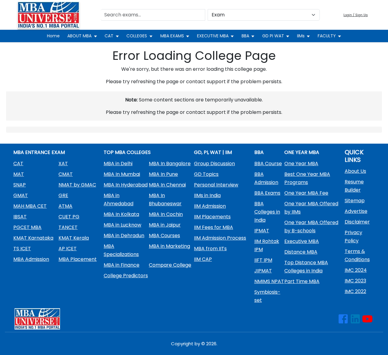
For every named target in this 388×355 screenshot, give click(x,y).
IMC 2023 (355, 280)
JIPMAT (263, 270)
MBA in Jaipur (165, 224)
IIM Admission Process (220, 237)
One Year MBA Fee (306, 192)
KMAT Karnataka (33, 237)
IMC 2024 (356, 270)
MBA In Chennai (167, 184)
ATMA (65, 206)
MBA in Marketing (169, 246)
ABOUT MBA (79, 36)
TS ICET (22, 248)
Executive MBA (301, 241)
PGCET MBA (27, 227)
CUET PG (69, 216)
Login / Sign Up (355, 15)
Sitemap (355, 200)
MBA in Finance (121, 264)
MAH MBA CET (30, 206)
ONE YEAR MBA (301, 152)
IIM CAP (203, 259)
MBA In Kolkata (121, 214)
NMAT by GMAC (77, 184)
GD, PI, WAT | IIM (213, 152)
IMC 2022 (355, 291)
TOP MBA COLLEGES (127, 152)
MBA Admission (31, 259)
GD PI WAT (273, 36)
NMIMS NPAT (269, 281)
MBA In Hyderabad (126, 184)
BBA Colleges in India (267, 212)
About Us (355, 171)
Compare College (170, 264)
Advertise (356, 211)
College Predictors (126, 275)
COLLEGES (136, 36)
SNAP (19, 184)
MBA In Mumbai (122, 174)
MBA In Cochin (166, 214)
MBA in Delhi (118, 163)
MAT (18, 174)
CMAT (66, 174)
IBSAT (20, 216)
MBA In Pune (163, 174)
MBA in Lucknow (122, 224)
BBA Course (268, 163)
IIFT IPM (263, 260)
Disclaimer (357, 221)
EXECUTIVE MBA (213, 36)
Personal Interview (216, 184)
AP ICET (68, 248)
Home (53, 36)
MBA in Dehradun (124, 235)
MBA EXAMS (172, 36)
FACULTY (327, 36)
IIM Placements (212, 216)
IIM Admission (210, 206)
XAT (63, 163)
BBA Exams (267, 192)
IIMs (301, 36)
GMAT (20, 195)
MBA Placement (78, 259)
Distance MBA (300, 251)
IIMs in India (207, 195)
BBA (245, 36)
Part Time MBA (301, 281)
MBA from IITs (210, 248)
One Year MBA (301, 163)
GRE (63, 195)
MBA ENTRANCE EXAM (39, 152)
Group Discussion (214, 163)
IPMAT (261, 230)
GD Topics (206, 174)
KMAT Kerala (74, 237)
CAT (109, 36)
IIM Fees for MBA (213, 227)
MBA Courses (164, 235)
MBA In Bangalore (170, 163)
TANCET (68, 227)
